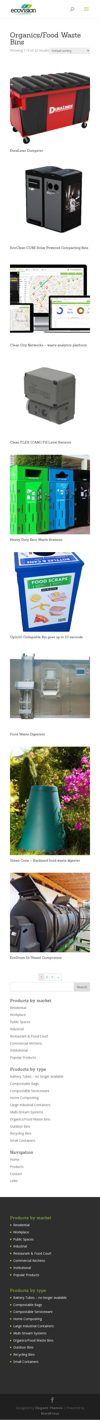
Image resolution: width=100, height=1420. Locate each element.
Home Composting (24, 1097)
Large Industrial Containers (30, 1105)
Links (14, 1181)
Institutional (19, 1050)
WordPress (50, 1413)
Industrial (17, 1029)
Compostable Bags (24, 1083)
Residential (18, 1007)
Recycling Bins (20, 1133)
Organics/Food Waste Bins (30, 1119)
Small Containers (22, 1140)
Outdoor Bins (20, 1126)
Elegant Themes (49, 1408)
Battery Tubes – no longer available (36, 1076)
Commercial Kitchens (26, 1043)
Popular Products (23, 1057)
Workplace (18, 1014)
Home (14, 1159)
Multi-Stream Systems (26, 1112)
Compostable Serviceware (29, 1091)
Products (16, 1166)
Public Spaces (20, 1022)
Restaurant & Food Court (29, 1036)
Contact (16, 1174)
